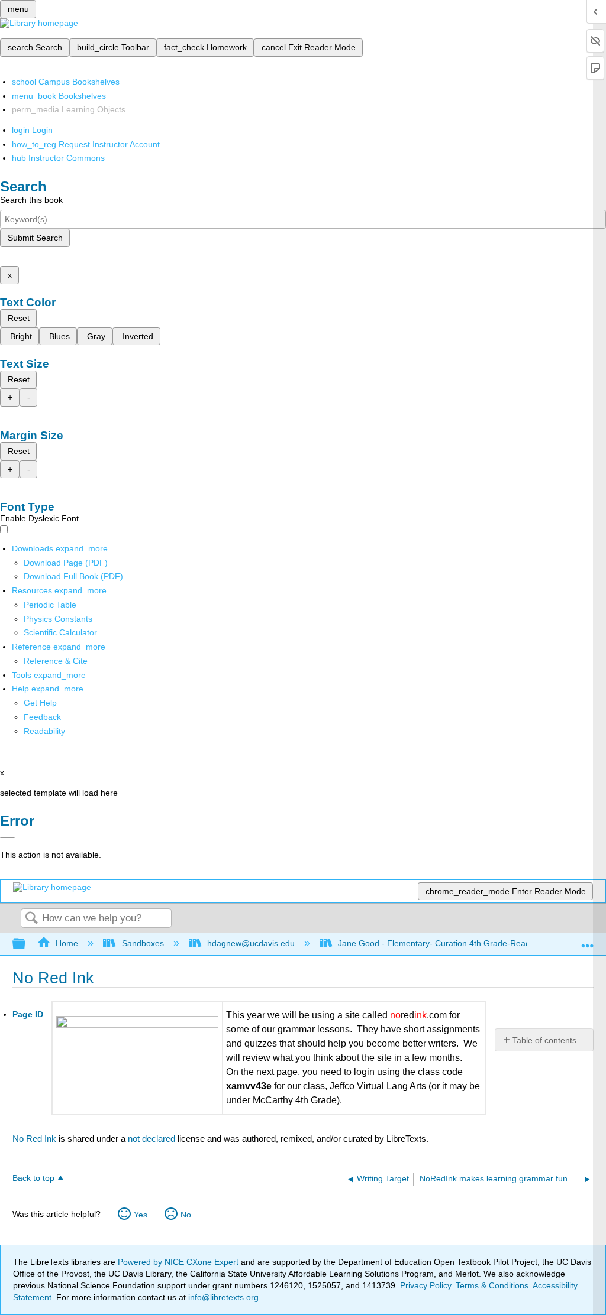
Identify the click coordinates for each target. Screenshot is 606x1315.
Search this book (31, 199)
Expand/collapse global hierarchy (26, 944)
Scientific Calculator (60, 632)
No (185, 1214)
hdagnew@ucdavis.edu (251, 943)
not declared (153, 1139)
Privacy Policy (425, 1285)
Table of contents (544, 1040)
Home (66, 943)
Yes (140, 1214)
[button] (42, 717)
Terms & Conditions (492, 1285)
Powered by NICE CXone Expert (179, 1262)
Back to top (33, 1178)
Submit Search (35, 237)
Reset (19, 318)
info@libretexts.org (222, 1297)
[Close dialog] (7, 837)
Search (31, 919)
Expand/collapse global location (587, 940)
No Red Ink (34, 1139)
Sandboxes (143, 943)
